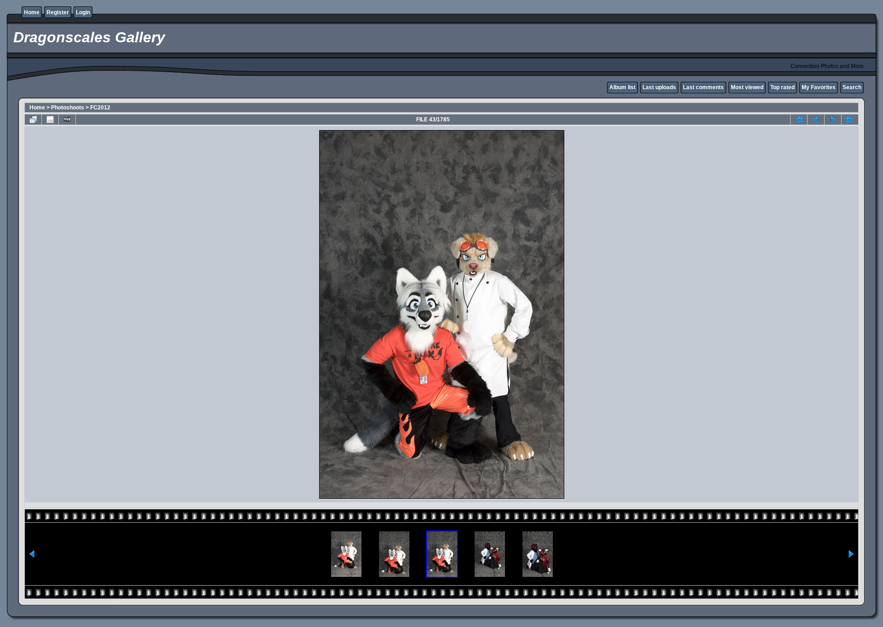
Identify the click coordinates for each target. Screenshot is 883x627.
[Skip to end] (850, 119)
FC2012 (100, 107)
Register (57, 12)
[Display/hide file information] (50, 119)
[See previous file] (816, 119)
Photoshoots (67, 107)
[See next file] (833, 119)
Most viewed (747, 87)
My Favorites (819, 87)
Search (852, 87)
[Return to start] (799, 119)
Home (32, 12)
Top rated (782, 87)
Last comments (703, 87)
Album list (622, 87)
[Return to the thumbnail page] (33, 119)
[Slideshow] (67, 119)
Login (83, 12)
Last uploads (659, 87)
